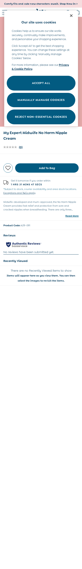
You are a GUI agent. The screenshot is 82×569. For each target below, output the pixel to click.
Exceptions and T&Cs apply (19, 193)
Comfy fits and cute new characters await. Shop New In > (41, 3)
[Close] (71, 15)
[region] (41, 68)
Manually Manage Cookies (41, 100)
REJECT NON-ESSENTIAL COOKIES (41, 117)
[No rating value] (11, 147)
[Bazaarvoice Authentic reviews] (23, 244)
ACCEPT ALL (41, 83)
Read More (72, 216)
